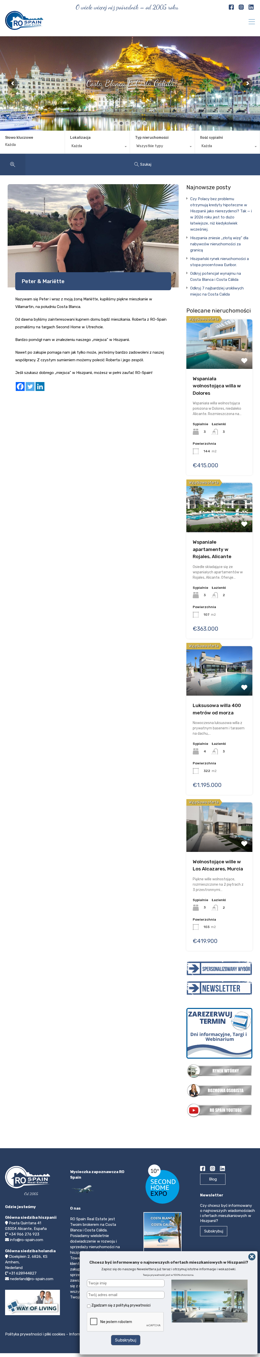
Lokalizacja (80, 137)
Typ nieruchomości (152, 137)
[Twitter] (30, 386)
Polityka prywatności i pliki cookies (35, 1334)
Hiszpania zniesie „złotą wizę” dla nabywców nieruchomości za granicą (219, 244)
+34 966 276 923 (24, 1234)
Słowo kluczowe (19, 138)
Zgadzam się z (121, 1305)
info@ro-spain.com (26, 1240)
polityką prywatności (133, 1305)
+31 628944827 (23, 1273)
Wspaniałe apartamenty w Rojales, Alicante (212, 549)
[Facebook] (20, 386)
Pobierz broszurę (163, 1256)
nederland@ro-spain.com (31, 1279)
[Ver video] (32, 1315)
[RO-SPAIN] (24, 27)
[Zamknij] (251, 1256)
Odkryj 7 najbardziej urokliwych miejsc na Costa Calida (217, 291)
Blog (213, 1179)
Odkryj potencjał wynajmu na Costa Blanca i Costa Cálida (215, 276)
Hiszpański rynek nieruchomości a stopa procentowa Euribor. (219, 261)
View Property (219, 342)
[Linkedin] (40, 386)
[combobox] (97, 147)
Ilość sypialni (211, 137)
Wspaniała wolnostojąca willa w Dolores (217, 386)
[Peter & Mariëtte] (93, 235)
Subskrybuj (213, 1231)
